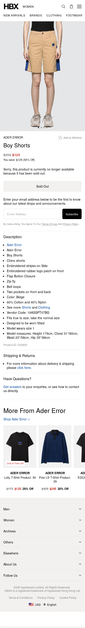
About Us (10, 564)
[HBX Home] (11, 6)
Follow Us (10, 575)
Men (6, 509)
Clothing (44, 307)
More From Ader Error (34, 410)
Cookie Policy (67, 597)
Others (8, 542)
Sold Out (42, 186)
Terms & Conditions (21, 597)
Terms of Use (49, 224)
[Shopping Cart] (71, 6)
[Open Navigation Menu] (79, 6)
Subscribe (72, 214)
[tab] (38, 127)
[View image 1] (42, 76)
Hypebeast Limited (32, 587)
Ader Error (13, 137)
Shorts (26, 307)
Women (28, 6)
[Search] (63, 6)
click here (24, 367)
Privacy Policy (70, 224)
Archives (9, 531)
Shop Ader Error (15, 419)
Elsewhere (10, 553)
